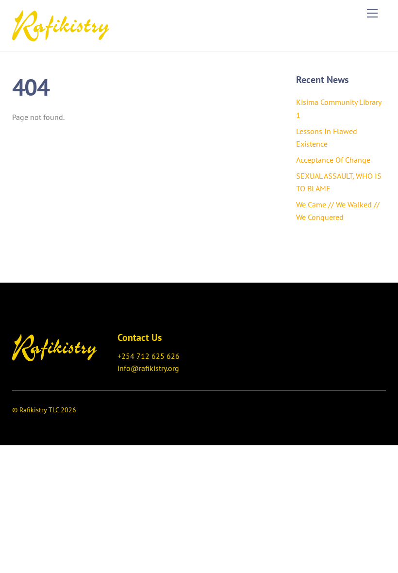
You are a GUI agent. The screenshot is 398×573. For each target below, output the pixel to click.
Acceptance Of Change (333, 160)
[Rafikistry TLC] (60, 24)
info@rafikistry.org (148, 368)
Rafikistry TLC (39, 409)
